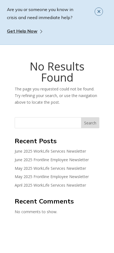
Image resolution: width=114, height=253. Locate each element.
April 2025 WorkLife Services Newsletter (50, 185)
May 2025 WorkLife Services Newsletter (50, 168)
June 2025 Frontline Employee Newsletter (52, 159)
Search (90, 123)
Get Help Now (22, 31)
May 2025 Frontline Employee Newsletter (52, 176)
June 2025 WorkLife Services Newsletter (50, 151)
